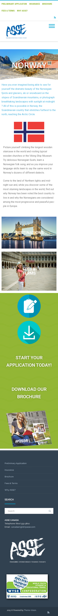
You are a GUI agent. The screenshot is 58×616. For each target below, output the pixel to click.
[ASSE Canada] (16, 40)
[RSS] (55, 17)
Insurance (34, 4)
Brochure (47, 4)
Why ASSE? (22, 10)
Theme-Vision (30, 610)
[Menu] (52, 24)
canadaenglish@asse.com (23, 527)
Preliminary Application (14, 4)
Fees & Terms (8, 10)
